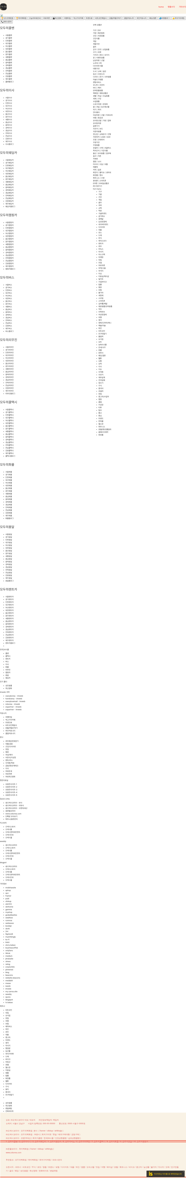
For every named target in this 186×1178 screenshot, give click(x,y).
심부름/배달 (102, 304)
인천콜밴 (8, 41)
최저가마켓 (9, 1054)
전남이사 (8, 136)
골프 (94, 47)
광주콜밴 (8, 54)
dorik (7, 929)
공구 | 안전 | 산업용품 (101, 49)
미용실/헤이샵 (103, 276)
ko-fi (7, 939)
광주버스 (8, 304)
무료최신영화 (10, 777)
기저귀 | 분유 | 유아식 (101, 55)
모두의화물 (114, 1141)
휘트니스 (101, 427)
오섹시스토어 (10, 827)
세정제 (100, 295)
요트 (100, 342)
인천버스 (8, 290)
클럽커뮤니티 (129, 18)
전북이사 (8, 133)
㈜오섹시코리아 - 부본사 (14, 805)
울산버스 (8, 301)
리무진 (7, 670)
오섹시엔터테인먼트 (12, 832)
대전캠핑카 (9, 236)
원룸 (100, 350)
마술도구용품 (98, 79)
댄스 (100, 233)
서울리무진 (9, 347)
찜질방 (7, 1048)
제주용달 (8, 578)
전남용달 (8, 573)
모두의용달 (127, 1141)
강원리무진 (9, 388)
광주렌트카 (9, 616)
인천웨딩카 (9, 165)
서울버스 (8, 285)
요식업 (7, 1015)
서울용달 (8, 534)
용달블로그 (9, 581)
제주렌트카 (9, 640)
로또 (7, 1032)
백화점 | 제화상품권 (100, 93)
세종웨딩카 (9, 182)
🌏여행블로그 (164, 18)
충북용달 (8, 562)
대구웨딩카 (9, 168)
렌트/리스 (9, 760)
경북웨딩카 (9, 190)
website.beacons (12, 978)
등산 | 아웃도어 (98, 74)
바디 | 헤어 (97, 88)
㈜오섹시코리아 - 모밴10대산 (16, 808)
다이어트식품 (98, 66)
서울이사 (8, 98)
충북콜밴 (8, 62)
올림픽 (100, 336)
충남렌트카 (9, 621)
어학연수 (101, 312)
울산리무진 (9, 363)
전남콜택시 (9, 448)
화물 (7, 667)
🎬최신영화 (57, 18)
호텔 (7, 1065)
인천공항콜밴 (61, 1138)
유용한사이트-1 (11, 784)
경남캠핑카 (9, 255)
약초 (100, 309)
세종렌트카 (9, 618)
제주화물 (8, 516)
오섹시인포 (9, 835)
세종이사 (8, 119)
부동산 (7, 1062)
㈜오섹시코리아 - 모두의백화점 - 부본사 (23, 1134)
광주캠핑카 (9, 242)
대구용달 (8, 542)
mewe (8, 983)
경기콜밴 (8, 38)
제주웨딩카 (9, 204)
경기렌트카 (9, 599)
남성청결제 (102, 222)
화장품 (7, 1078)
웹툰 (7, 1081)
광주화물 (8, 491)
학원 (100, 211)
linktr (7, 942)
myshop (8, 912)
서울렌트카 (9, 597)
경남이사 (8, 130)
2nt (6, 931)
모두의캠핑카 (55, 1141)
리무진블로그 (10, 393)
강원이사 (8, 139)
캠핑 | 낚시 (97, 161)
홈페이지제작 (103, 432)
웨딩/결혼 (152, 18)
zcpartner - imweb (13, 707)
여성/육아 (9, 755)
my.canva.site (11, 991)
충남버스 (8, 309)
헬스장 (7, 1067)
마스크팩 (101, 254)
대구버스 (8, 293)
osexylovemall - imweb (15, 701)
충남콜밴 (8, 60)
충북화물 (8, 499)
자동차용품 (97, 131)
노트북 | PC (97, 63)
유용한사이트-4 (11, 792)
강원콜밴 (8, 76)
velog (7, 964)
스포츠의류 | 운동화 (100, 104)
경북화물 (8, 502)
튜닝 (100, 416)
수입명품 (96, 101)
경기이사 (8, 100)
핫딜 (55, 1134)
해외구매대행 (64, 1134)
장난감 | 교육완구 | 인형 (102, 134)
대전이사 (8, 111)
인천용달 (8, 540)
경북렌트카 (9, 627)
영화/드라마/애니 (104, 323)
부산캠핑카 (9, 233)
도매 (7, 1056)
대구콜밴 (8, 43)
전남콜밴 (8, 73)
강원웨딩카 (9, 201)
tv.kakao (9, 1002)
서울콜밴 (8, 35)
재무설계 (101, 377)
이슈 (100, 369)
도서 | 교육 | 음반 (99, 71)
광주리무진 (9, 366)
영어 (7, 1043)
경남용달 (8, 567)
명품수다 (171, 7)
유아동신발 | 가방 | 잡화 (102, 120)
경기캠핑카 (9, 225)
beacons (9, 975)
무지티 (100, 271)
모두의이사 (26, 1141)
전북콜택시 (9, 445)
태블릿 (95, 167)
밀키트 (100, 279)
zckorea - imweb (12, 704)
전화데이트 (9, 1111)
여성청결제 (102, 314)
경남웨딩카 (9, 193)
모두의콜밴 (13, 1141)
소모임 (100, 298)
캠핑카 (7, 672)
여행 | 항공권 (98, 118)
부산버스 (8, 296)
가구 (100, 192)
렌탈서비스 (97, 82)
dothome (9, 907)
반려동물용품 (98, 90)
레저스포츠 (102, 241)
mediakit (9, 980)
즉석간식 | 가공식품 (100, 151)
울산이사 (8, 114)
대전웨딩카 (9, 174)
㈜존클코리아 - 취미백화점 (17, 1148)
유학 (100, 364)
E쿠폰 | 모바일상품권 (101, 183)
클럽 (100, 402)
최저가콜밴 (37, 1138)
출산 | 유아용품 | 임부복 (102, 153)
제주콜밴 (8, 79)
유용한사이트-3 (11, 790)
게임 (94, 41)
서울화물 (8, 472)
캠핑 (100, 399)
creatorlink (10, 967)
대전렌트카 (9, 610)
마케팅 (100, 257)
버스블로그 (9, 331)
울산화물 (8, 488)
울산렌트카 (9, 613)
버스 (7, 661)
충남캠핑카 (9, 247)
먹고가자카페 (78, 18)
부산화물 (8, 483)
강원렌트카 (9, 638)
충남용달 (8, 559)
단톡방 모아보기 (11, 816)
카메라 (95, 159)
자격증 (100, 372)
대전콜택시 (9, 423)
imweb (8, 989)
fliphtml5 (9, 934)
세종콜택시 (9, 431)
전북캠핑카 (9, 258)
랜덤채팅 (8, 1108)
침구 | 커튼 (97, 156)
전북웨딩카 (9, 195)
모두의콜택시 (99, 1141)
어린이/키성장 (10, 757)
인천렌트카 (9, 602)
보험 (7, 1024)
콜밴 (7, 653)
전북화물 (8, 507)
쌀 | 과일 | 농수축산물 (101, 107)
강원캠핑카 (9, 263)
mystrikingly (10, 937)
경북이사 (8, 128)
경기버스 (8, 287)
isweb (7, 986)
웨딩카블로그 (10, 206)
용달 (7, 675)
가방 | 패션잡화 (98, 33)
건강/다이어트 (10, 746)
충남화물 (8, 496)
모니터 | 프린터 (98, 85)
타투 (100, 407)
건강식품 (96, 38)
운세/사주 (102, 347)
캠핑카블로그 (10, 269)
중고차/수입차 (103, 396)
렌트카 (7, 659)
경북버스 (8, 315)
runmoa (8, 920)
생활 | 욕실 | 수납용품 (101, 96)
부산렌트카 (9, 607)
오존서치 (9, 1167)
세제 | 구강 (97, 99)
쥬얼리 (100, 391)
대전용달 (8, 548)
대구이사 (8, 106)
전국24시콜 (49, 1138)
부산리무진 (9, 358)
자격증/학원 (9, 763)
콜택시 (7, 656)
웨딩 (17, 1170)
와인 (7, 1029)
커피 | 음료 (97, 170)
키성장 (100, 405)
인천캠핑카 (9, 228)
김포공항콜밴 (74, 1138)
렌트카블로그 (10, 643)
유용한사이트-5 (11, 795)
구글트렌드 (102, 213)
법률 (7, 1076)
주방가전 (96, 142)
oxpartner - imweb (13, 709)
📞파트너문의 (6, 22)
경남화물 (8, 505)
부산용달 (8, 545)
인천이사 (8, 103)
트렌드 (7, 1040)
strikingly (58, 1130)
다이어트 (8, 1084)
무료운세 (8, 771)
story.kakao (10, 945)
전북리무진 (9, 383)
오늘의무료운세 (35, 18)
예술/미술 (102, 325)
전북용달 (8, 570)
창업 (7, 749)
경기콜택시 (9, 412)
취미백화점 (33, 1159)
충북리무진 (9, 374)
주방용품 (96, 145)
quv (7, 893)
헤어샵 (109, 1167)
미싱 (100, 273)
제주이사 (8, 141)
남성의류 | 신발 (98, 60)
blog (7, 972)
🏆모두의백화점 (7, 18)
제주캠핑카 (9, 266)
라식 (100, 238)
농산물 (7, 1051)
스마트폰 (101, 301)
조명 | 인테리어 (98, 140)
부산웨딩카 (9, 171)
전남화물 (8, 510)
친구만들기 (9, 1095)
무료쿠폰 (46, 18)
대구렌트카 (9, 605)
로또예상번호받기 (12, 741)
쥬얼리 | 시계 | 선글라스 (102, 148)
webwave (9, 923)
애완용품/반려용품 (105, 306)
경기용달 (8, 537)
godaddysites (11, 915)
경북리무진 (9, 377)
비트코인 (8, 1010)
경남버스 (8, 318)
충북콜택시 (9, 437)
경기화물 (8, 475)
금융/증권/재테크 (11, 766)
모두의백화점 (21, 1159)
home (161, 7)
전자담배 (101, 380)
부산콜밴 (8, 46)
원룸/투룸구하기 (115, 18)
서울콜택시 (9, 409)
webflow (9, 918)
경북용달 (8, 564)
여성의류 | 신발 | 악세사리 (103, 115)
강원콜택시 (9, 450)
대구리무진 (9, 355)
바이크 (7, 1059)
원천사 (100, 353)
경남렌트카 (9, 629)
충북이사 (8, 125)
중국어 (7, 1092)
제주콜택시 (9, 453)
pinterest (9, 970)
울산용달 (8, 551)
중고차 (7, 1037)
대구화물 (8, 480)
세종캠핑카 (9, 244)
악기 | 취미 (97, 110)
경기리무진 (9, 350)
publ (7, 898)
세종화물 (8, 494)
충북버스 (8, 312)
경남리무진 (9, 380)
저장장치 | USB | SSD (101, 137)
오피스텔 (90, 1167)
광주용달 (8, 553)
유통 (100, 361)
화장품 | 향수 (98, 175)
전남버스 (8, 323)
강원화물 (8, 513)
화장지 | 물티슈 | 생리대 (102, 172)
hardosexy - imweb (13, 699)
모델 (100, 263)
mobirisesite (10, 888)
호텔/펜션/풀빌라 (104, 429)
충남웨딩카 (9, 185)
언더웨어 (96, 112)
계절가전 (96, 44)
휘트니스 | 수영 (98, 178)
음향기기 (96, 126)
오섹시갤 (8, 837)
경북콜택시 (9, 440)
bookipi (8, 926)
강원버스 (8, 326)
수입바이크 (102, 282)
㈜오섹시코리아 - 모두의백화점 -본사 (21, 1130)
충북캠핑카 (9, 250)
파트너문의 (57, 1159)
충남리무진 (9, 372)
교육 (100, 208)
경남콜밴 (8, 68)
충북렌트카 (9, 624)
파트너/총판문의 (11, 819)
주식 (7, 1086)
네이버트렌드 (103, 224)
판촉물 (100, 421)
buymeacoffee (11, 948)
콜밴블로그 (9, 82)
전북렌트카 (9, 632)
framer (8, 896)
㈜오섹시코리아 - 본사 (13, 803)
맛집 (7, 1013)
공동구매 (75, 1134)
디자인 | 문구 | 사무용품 (102, 77)
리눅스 (100, 249)
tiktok (7, 953)
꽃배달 (100, 219)
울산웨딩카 (9, 176)
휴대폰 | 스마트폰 (99, 181)
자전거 (100, 375)
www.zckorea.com (13, 814)
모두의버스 (70, 1141)
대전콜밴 (8, 49)
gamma (8, 909)
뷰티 (7, 1089)
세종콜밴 (8, 57)
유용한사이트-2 (11, 787)
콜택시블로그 (10, 456)
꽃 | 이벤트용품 (98, 58)
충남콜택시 (9, 434)
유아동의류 (97, 123)
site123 (8, 904)
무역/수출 (102, 268)
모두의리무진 (84, 1141)
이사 (7, 664)
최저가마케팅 (45, 1159)
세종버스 (8, 307)
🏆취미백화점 (21, 18)
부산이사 (8, 109)
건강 (100, 197)
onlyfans (9, 950)
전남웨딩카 (9, 198)
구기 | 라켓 (97, 52)
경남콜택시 (9, 442)
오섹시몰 (8, 829)
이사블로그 (9, 144)
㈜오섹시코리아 (11, 845)
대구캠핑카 (9, 231)
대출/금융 (9, 744)
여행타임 (67, 18)
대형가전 (96, 69)
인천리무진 (9, 352)
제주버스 (8, 328)
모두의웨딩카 (40, 1141)
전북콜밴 (8, 71)
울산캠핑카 (9, 239)
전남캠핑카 (9, 261)
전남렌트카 (9, 635)
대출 (7, 1035)
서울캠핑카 (9, 222)
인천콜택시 (9, 415)
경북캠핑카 (9, 252)
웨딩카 (7, 678)
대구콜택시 (9, 418)
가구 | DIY (97, 30)
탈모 (100, 410)
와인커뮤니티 (142, 18)
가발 (100, 194)
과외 (100, 205)
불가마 (100, 293)
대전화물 (8, 485)
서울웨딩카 (9, 160)
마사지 (7, 1045)
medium (8, 956)
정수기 (100, 383)
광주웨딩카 (9, 179)
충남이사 (8, 122)
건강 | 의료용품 (98, 36)
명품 (7, 1073)
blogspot (9, 1000)
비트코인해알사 (101, 18)
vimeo (8, 961)
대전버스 (8, 298)
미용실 (7, 1070)
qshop (8, 890)
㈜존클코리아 (10, 811)
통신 (100, 413)
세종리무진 (9, 369)
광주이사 (8, 117)
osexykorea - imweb (14, 696)
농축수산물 (102, 345)
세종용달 (8, 556)
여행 (7, 1021)
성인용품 (8, 686)
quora (7, 997)
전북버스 (8, 320)
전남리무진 (9, 385)
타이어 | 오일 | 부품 (100, 164)
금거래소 (101, 216)
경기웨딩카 (9, 163)
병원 (7, 752)
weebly (8, 994)
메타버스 (8, 1026)
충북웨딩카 (9, 187)
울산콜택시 (9, 426)
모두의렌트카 (142, 1141)
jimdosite (9, 959)
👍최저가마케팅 (178, 18)
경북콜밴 (8, 65)
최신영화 (8, 688)
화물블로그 (9, 518)
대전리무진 (9, 361)
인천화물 (8, 477)
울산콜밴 (8, 52)
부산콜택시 (9, 420)
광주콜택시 (9, 429)
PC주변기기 (97, 186)
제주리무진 (9, 391)
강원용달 (8, 575)
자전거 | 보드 (98, 129)
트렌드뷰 (89, 18)
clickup (8, 901)
